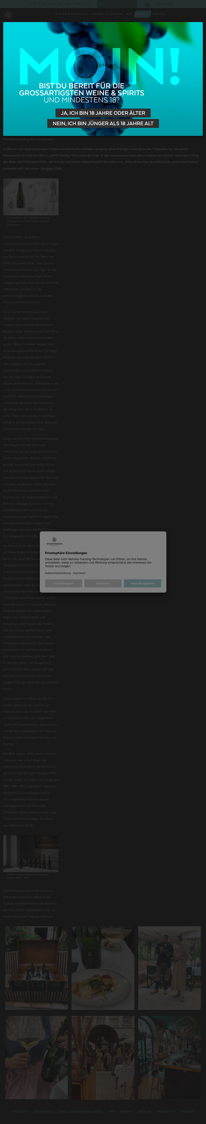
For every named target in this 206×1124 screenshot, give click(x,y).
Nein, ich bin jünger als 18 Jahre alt (103, 123)
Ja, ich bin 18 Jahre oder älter (103, 113)
